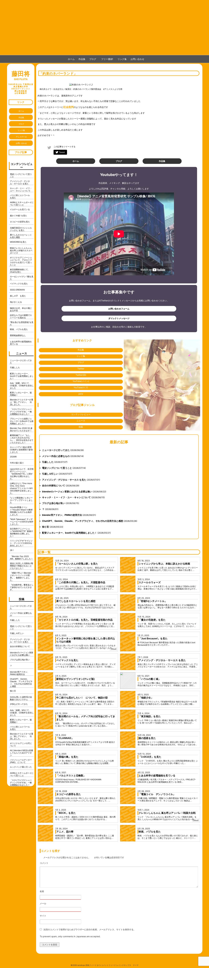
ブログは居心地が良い (53, 503)
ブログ (92, 59)
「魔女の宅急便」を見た (152, 620)
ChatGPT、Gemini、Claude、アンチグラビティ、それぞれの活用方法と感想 (82, 520)
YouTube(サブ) (81, 387)
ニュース (81, 420)
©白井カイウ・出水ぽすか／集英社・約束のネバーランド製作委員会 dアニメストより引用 (81, 89)
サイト (43, 915)
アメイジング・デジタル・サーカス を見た (64, 479)
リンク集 (122, 59)
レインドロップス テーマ (127, 965)
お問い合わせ (137, 59)
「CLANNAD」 (65, 738)
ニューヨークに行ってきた (56, 450)
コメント (52, 863)
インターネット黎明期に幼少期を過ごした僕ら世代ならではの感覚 (85, 640)
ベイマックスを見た (67, 660)
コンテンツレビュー (80, 414)
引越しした (48, 461)
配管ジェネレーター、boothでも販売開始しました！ (69, 532)
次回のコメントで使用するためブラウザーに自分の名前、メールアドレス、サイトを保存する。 (89, 929)
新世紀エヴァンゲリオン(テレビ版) (75, 679)
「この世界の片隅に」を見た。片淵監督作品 (80, 582)
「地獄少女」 (146, 697)
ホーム (71, 59)
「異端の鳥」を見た (67, 757)
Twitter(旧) (81, 375)
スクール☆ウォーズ (150, 582)
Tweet (62, 152)
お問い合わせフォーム (118, 308)
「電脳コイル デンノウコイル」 (157, 794)
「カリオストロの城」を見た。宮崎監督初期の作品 (84, 620)
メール (51, 903)
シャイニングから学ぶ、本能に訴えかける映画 (164, 563)
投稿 (81, 427)
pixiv (80, 393)
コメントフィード (108, 965)
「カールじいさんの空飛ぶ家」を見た (77, 563)
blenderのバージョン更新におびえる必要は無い (67, 491)
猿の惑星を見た (147, 738)
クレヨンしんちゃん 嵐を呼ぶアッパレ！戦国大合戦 (167, 813)
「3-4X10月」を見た (150, 757)
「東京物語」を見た (150, 716)
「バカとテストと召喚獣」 (71, 775)
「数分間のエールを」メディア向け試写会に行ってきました (85, 718)
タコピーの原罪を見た (68, 794)
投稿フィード (91, 965)
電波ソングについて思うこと (57, 467)
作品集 (81, 59)
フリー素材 (108, 59)
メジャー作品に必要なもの (56, 456)
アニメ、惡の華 (64, 831)
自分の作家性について (53, 485)
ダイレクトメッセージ (118, 318)
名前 (50, 891)
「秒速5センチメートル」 (153, 601)
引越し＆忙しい (50, 473)
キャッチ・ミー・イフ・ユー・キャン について (66, 497)
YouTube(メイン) (81, 381)
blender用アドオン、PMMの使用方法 (62, 515)
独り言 (45, 526)
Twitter (80, 368)
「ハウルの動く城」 (150, 679)
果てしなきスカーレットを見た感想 (75, 601)
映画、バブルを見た (150, 831)
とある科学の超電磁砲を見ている (157, 775)
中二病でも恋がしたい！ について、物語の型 (82, 697)
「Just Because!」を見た (153, 638)
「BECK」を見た (66, 813)
